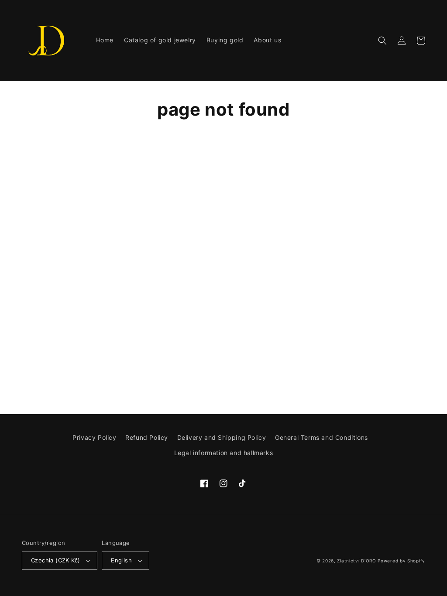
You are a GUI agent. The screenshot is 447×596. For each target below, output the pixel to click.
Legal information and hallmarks (223, 452)
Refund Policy (146, 437)
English (121, 560)
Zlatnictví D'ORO (356, 560)
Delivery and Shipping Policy (221, 437)
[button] (382, 40)
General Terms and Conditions (321, 437)
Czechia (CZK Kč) (55, 560)
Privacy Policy (94, 437)
